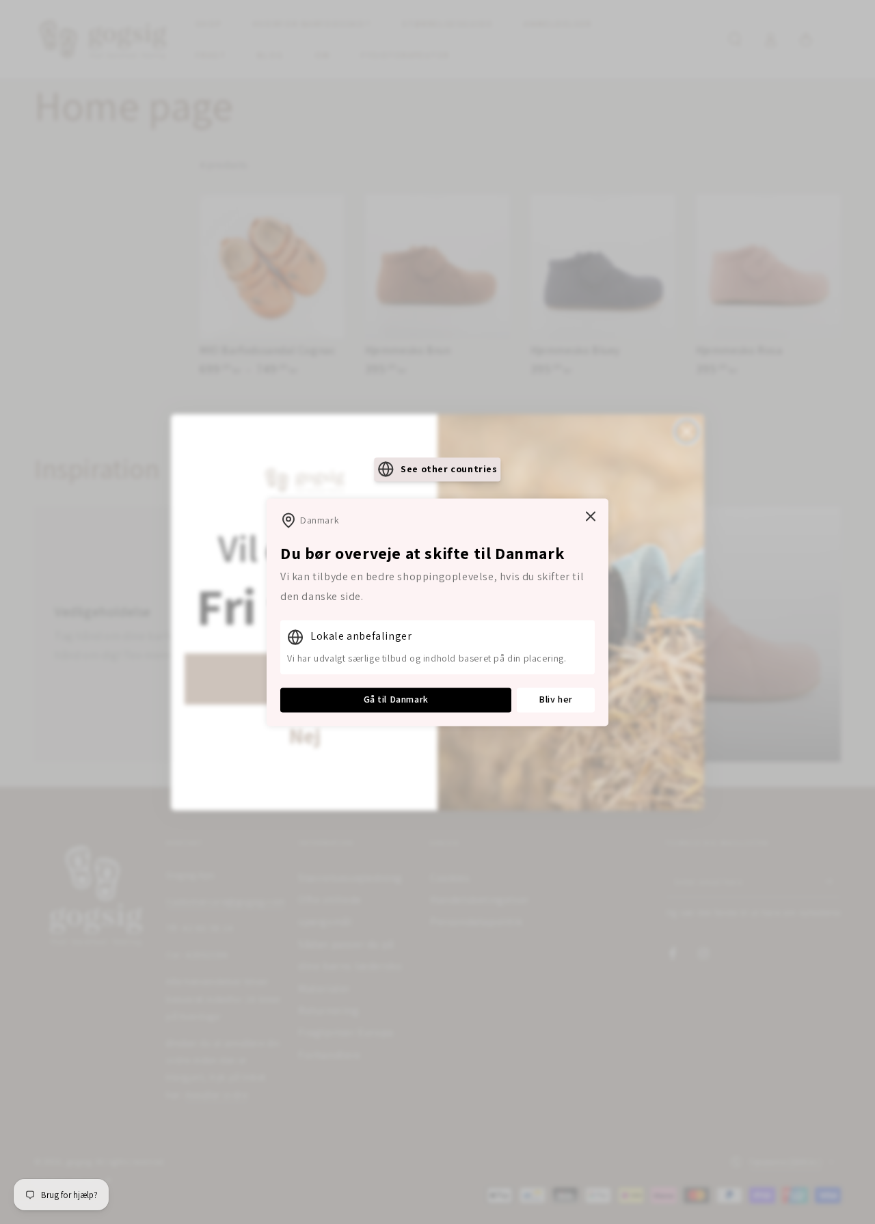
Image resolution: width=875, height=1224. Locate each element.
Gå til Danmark (396, 700)
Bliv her (556, 700)
